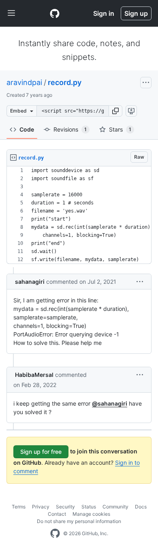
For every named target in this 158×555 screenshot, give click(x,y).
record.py (64, 82)
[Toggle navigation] (11, 13)
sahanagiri (30, 281)
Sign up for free (41, 451)
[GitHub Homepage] (55, 533)
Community (115, 507)
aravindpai (24, 82)
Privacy (40, 507)
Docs (141, 507)
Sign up (136, 13)
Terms (19, 507)
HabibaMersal (34, 374)
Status (88, 507)
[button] (115, 111)
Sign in (103, 13)
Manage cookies (91, 514)
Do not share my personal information (79, 521)
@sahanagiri (109, 403)
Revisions (70, 129)
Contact (57, 514)
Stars (120, 129)
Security (65, 507)
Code (26, 129)
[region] (79, 215)
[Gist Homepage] (55, 13)
